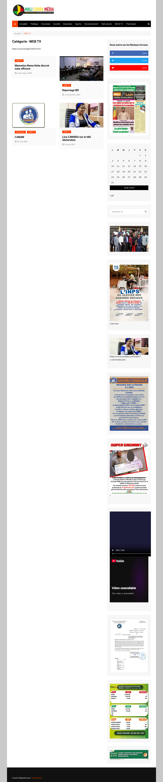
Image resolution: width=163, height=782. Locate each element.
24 (112, 177)
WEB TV (19, 61)
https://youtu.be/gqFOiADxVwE (26, 48)
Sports (78, 24)
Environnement (91, 24)
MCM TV (119, 24)
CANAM (19, 137)
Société (56, 24)
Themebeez (36, 778)
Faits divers (106, 24)
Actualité (23, 24)
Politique (34, 24)
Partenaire (131, 24)
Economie (45, 24)
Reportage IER (70, 90)
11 (118, 166)
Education (67, 24)
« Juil (112, 195)
